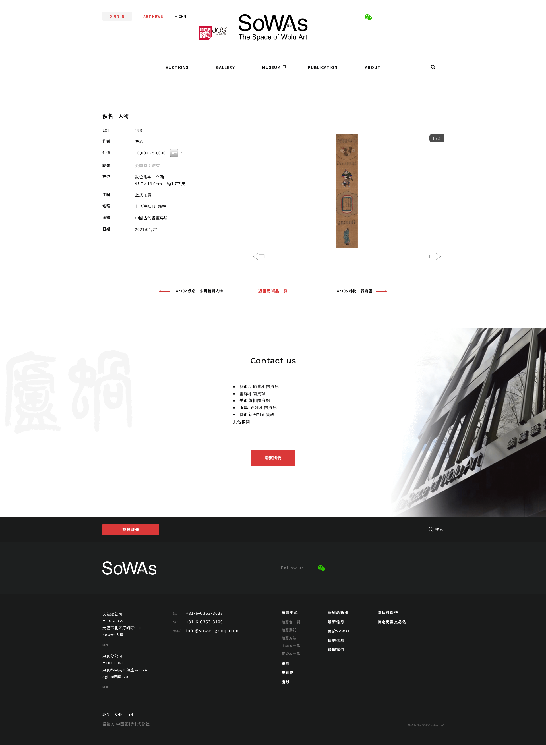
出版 (286, 681)
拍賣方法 (289, 637)
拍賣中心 (290, 612)
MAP (106, 644)
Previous (258, 256)
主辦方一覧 (291, 645)
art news (153, 16)
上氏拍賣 (143, 195)
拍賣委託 (289, 629)
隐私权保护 (388, 612)
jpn (105, 714)
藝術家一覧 (291, 653)
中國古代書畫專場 (151, 217)
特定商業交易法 (392, 621)
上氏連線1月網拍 (150, 206)
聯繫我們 (273, 457)
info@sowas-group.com (206, 630)
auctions (177, 67)
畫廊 (286, 663)
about (372, 67)
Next (435, 256)
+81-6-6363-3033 (198, 613)
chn (119, 714)
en (131, 714)
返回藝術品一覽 (273, 291)
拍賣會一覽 (291, 621)
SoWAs (273, 27)
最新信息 (336, 621)
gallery (225, 67)
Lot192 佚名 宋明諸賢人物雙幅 (200, 290)
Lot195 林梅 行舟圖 (353, 290)
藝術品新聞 (338, 612)
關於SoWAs (339, 631)
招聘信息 (336, 640)
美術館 (288, 672)
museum (271, 67)
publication (323, 67)
